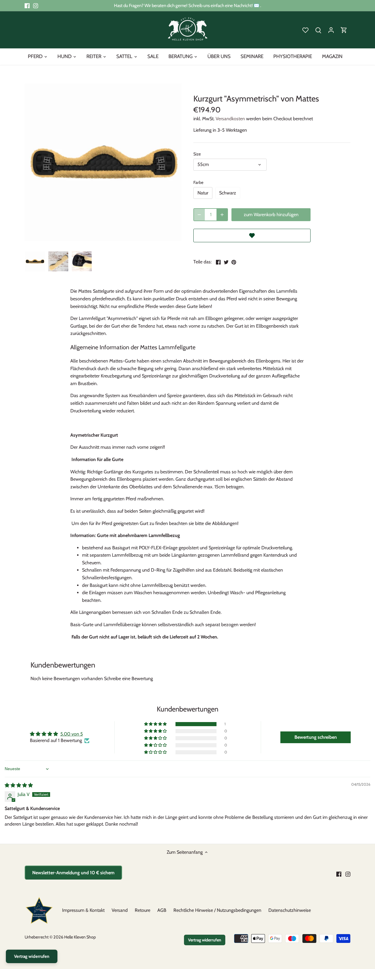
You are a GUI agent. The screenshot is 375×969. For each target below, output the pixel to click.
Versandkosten (230, 118)
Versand (120, 910)
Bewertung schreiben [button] (315, 737)
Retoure (142, 910)
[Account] (331, 30)
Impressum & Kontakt (83, 910)
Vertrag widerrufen (204, 940)
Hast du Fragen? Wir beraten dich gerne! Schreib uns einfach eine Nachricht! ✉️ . (187, 5)
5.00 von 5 (71, 734)
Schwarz (227, 193)
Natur (202, 193)
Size (197, 154)
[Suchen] (318, 30)
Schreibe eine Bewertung (128, 678)
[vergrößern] (222, 215)
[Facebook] (27, 5)
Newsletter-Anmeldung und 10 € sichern (73, 872)
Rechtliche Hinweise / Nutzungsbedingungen (217, 910)
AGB (161, 910)
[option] (35, 261)
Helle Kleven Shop (80, 937)
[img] (19, 785)
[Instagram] (35, 5)
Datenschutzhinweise (289, 910)
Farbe (198, 182)
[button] (156, 724)
